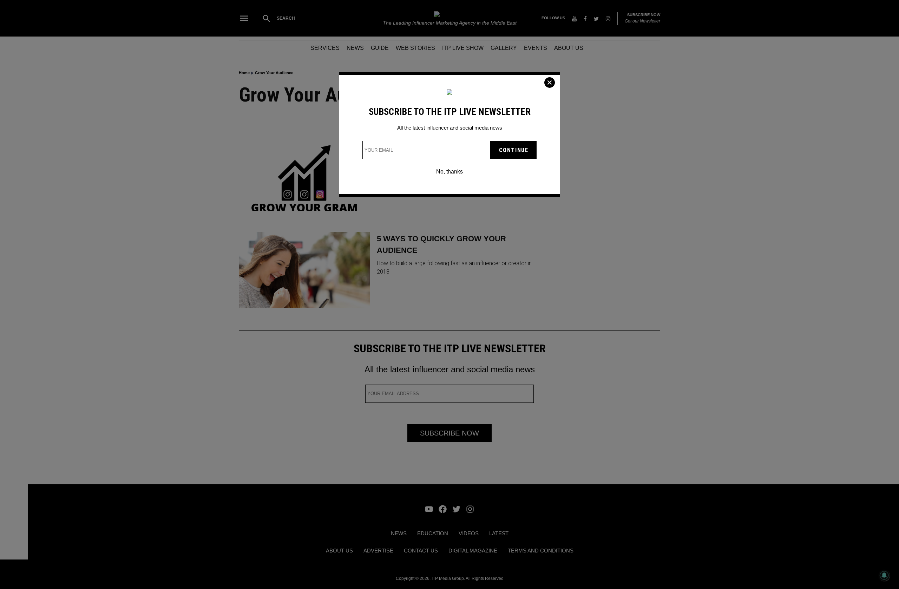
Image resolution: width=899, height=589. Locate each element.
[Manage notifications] (884, 575)
